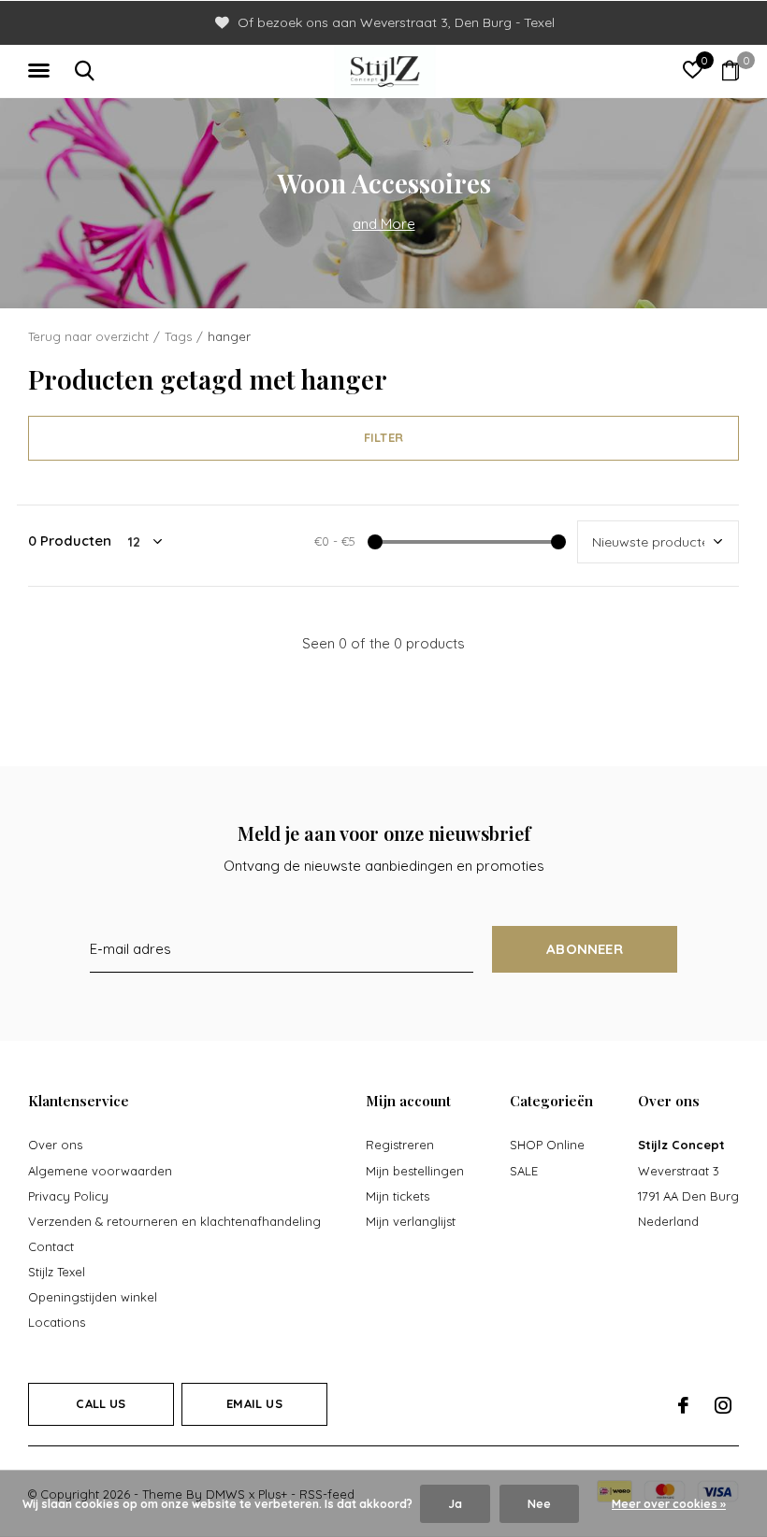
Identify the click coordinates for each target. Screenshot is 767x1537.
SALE (524, 1170)
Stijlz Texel (56, 1271)
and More (384, 224)
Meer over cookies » (669, 1504)
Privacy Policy (68, 1195)
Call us (100, 1403)
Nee (539, 1504)
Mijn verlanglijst (411, 1221)
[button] (42, 71)
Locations (56, 1322)
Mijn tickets (397, 1195)
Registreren (400, 1144)
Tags (178, 336)
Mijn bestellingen (415, 1170)
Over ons (55, 1144)
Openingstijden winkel (92, 1296)
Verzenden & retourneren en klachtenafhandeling (174, 1221)
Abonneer (584, 949)
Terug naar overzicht (88, 336)
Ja (455, 1504)
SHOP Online (547, 1144)
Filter (383, 437)
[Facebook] (683, 1405)
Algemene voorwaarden (100, 1170)
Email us (254, 1403)
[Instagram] (723, 1405)
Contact (51, 1246)
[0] (730, 70)
